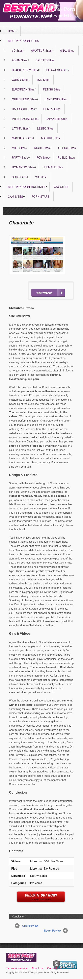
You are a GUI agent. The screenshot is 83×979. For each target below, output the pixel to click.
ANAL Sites (67, 50)
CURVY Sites (20, 80)
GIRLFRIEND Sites (24, 99)
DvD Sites (43, 80)
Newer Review (52, 930)
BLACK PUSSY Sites (25, 70)
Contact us (54, 968)
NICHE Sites (42, 148)
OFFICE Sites (67, 148)
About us (37, 968)
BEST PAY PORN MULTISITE (26, 187)
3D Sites (17, 50)
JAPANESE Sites (56, 119)
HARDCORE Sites (23, 109)
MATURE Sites (50, 138)
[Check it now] (41, 900)
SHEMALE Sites (53, 167)
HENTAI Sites (51, 109)
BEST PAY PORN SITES (23, 41)
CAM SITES (15, 196)
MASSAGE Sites (22, 138)
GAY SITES (61, 187)
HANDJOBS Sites (56, 99)
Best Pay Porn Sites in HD (59, 12)
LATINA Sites (20, 128)
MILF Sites (19, 148)
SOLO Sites (19, 177)
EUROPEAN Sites (23, 89)
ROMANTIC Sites (23, 167)
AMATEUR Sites (41, 50)
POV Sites (42, 157)
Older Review (30, 926)
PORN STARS (40, 196)
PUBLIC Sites (66, 157)
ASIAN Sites (19, 60)
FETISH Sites (51, 89)
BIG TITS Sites (45, 60)
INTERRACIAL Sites (24, 119)
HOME (12, 31)
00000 (48, 293)
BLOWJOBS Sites (57, 70)
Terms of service (16, 968)
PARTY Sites (20, 157)
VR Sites (40, 177)
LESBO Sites (45, 128)
